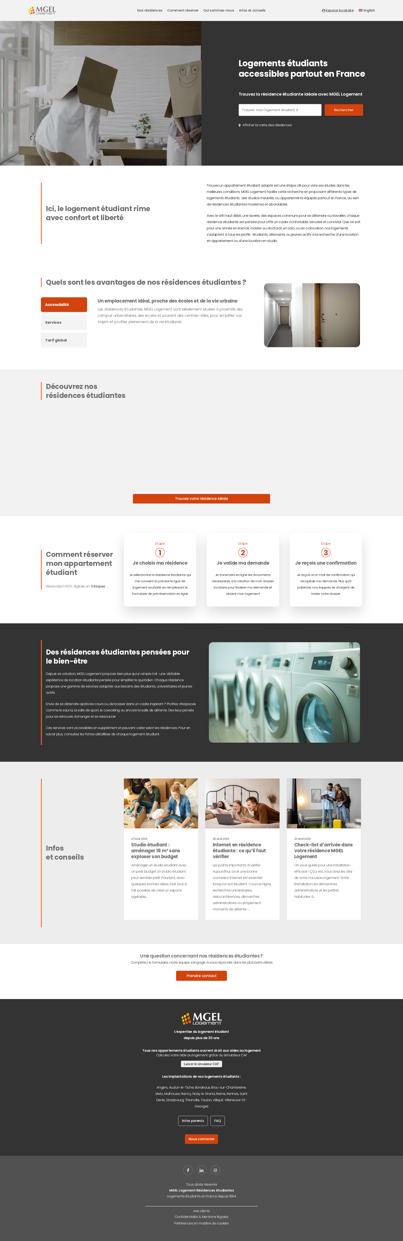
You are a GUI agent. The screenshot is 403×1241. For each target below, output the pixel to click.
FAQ (217, 1120)
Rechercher (344, 110)
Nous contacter (202, 1139)
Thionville (192, 1100)
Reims (220, 1093)
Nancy (186, 1093)
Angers (162, 1087)
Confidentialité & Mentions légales (201, 1216)
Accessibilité (57, 304)
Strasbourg (175, 1100)
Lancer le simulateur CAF (201, 1064)
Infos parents (193, 1120)
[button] (267, 125)
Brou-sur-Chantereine (228, 1087)
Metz (159, 1093)
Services (53, 322)
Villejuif (218, 1100)
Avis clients (201, 1211)
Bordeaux (202, 1087)
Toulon (206, 1100)
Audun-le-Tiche (181, 1087)
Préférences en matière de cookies (201, 1223)
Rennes (232, 1093)
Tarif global (56, 340)
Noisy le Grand (203, 1093)
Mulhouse (171, 1093)
